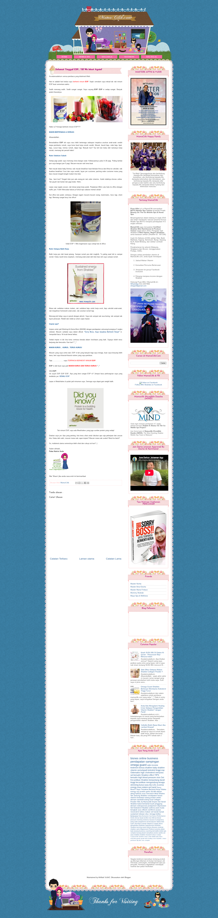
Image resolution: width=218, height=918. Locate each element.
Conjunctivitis (134, 836)
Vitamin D (150, 823)
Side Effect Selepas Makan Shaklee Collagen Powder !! (152, 671)
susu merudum (148, 794)
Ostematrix (135, 772)
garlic (148, 792)
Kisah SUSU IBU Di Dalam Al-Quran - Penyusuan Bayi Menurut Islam (152, 655)
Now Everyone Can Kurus (148, 816)
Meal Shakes (159, 794)
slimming (134, 785)
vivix (158, 777)
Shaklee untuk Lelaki (145, 836)
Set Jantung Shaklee (138, 796)
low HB (151, 818)
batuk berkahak (143, 804)
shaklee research (146, 835)
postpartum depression (157, 806)
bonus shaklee (146, 767)
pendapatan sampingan (144, 761)
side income (152, 765)
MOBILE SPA (84, 57)
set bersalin (135, 775)
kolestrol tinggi (154, 770)
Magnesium (144, 829)
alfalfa (154, 836)
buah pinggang (156, 804)
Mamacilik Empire (150, 802)
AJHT (132, 823)
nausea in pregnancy (156, 820)
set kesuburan (151, 822)
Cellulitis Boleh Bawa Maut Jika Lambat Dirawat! (153, 726)
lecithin (146, 818)
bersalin (134, 777)
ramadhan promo (152, 833)
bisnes (134, 758)
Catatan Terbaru (58, 558)
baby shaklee (159, 767)
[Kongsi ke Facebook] (85, 483)
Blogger (128, 877)
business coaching (145, 831)
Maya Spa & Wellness (139, 596)
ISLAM (153, 792)
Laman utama (86, 558)
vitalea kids (160, 822)
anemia (158, 829)
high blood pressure (147, 777)
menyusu (159, 772)
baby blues (159, 836)
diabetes (142, 825)
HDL (139, 802)
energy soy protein (138, 792)
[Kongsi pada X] (82, 483)
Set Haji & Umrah (141, 823)
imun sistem (142, 787)
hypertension (150, 825)
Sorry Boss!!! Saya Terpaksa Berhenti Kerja (145, 788)
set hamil (152, 787)
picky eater (134, 822)
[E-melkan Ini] (76, 483)
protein (153, 798)
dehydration (134, 825)
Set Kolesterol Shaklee (139, 808)
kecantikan (141, 782)
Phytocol (152, 829)
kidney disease (152, 827)
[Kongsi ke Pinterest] (88, 483)
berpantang (154, 780)
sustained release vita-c (140, 814)
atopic (163, 829)
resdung (160, 827)
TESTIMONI (129, 57)
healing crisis (152, 838)
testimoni (134, 767)
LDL (155, 785)
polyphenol (142, 822)
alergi (132, 794)
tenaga (161, 782)
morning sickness (143, 820)
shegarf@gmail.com (138, 286)
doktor (161, 831)
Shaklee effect (148, 775)
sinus (154, 835)
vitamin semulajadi (139, 770)
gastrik (138, 838)
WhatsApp (134, 284)
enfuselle (133, 838)
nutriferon (152, 810)
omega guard (138, 764)
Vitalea (163, 789)
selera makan (145, 812)
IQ (142, 802)
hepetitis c (159, 838)
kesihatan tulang (143, 798)
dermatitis (155, 831)
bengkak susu (136, 810)
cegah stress (158, 823)
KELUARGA (107, 57)
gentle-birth (144, 838)
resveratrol (135, 812)
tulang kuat (149, 800)
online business (148, 758)
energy (133, 787)
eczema (160, 785)
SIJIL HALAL (151, 57)
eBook (145, 810)
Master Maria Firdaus (139, 590)
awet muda (159, 808)
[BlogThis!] (79, 483)
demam (133, 806)
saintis (160, 833)
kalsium (138, 794)
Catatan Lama (113, 558)
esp (163, 770)
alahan (159, 792)
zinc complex (146, 840)
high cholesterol (148, 772)
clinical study (139, 818)
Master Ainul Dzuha (138, 587)
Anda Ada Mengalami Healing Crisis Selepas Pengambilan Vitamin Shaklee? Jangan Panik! (152, 709)
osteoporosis (142, 806)
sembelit (140, 800)
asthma (152, 808)
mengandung (152, 782)
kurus (141, 785)
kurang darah (141, 833)
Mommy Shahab (137, 593)
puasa (158, 810)
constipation (152, 796)
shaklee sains (135, 829)
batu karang (134, 831)
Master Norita (135, 584)
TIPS (157, 775)
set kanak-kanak (157, 812)
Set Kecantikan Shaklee (147, 778)
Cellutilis (158, 835)
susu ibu (148, 785)
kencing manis (142, 827)
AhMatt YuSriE (104, 877)
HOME (64, 57)
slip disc (139, 840)
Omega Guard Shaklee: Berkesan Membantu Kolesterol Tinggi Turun (153, 689)
